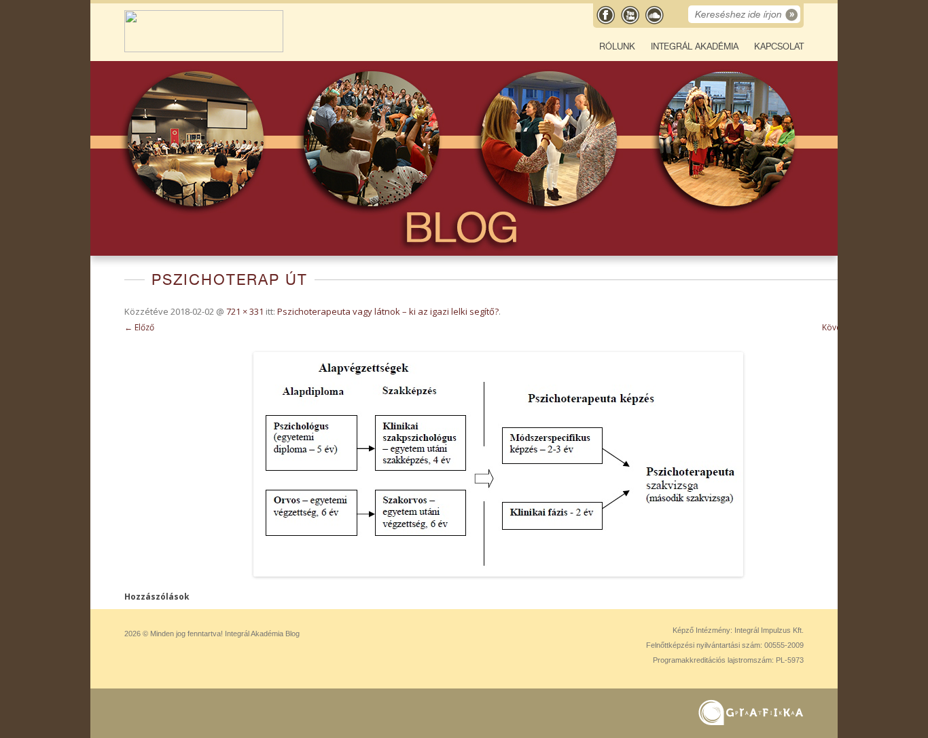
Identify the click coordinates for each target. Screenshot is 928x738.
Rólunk (617, 46)
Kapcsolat (779, 46)
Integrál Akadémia (694, 46)
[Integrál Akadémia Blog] (203, 49)
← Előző (139, 327)
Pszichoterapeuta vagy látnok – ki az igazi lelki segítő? (388, 311)
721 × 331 (245, 311)
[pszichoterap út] (498, 464)
